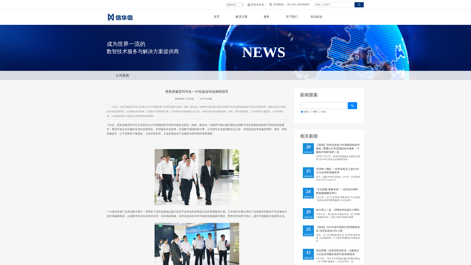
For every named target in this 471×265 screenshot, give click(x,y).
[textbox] (334, 4)
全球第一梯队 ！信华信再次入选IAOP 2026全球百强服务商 (337, 171)
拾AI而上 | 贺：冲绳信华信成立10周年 (338, 210)
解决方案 (241, 16)
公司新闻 (122, 75)
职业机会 (317, 16)
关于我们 (292, 16)
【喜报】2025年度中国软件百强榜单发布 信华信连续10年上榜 (338, 229)
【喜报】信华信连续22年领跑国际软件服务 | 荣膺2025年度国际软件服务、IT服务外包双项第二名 (338, 148)
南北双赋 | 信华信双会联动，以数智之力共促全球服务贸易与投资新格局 (337, 252)
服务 (267, 16)
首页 (216, 16)
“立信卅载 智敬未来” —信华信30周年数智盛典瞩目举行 (337, 191)
